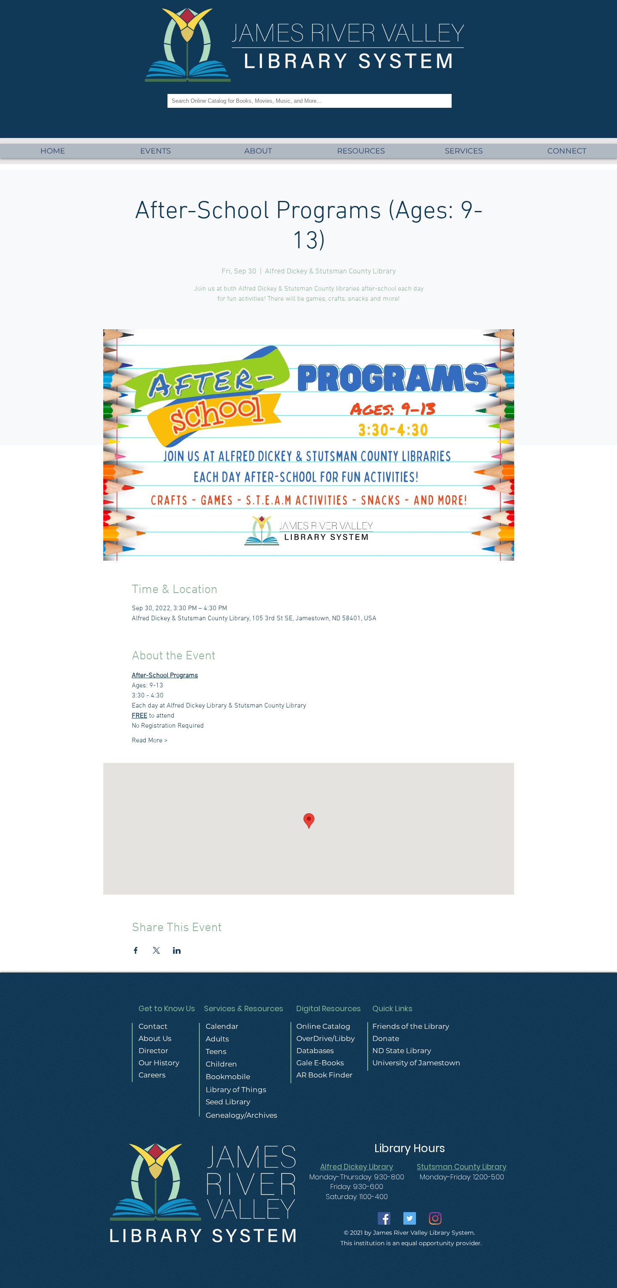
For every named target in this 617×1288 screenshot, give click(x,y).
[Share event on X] (156, 950)
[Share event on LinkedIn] (177, 950)
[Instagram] (435, 1218)
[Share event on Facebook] (136, 950)
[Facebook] (384, 1218)
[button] (463, 151)
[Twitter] (409, 1218)
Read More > (150, 740)
